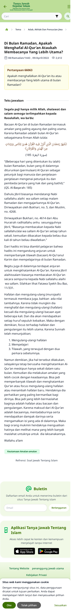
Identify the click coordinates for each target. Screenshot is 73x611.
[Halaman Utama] (6, 29)
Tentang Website (19, 568)
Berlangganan (59, 507)
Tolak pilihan (29, 605)
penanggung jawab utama (48, 568)
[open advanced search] (56, 16)
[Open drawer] (69, 6)
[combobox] (29, 16)
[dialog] (35, 594)
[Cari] (68, 16)
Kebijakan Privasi (36, 575)
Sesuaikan (60, 605)
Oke (9, 605)
